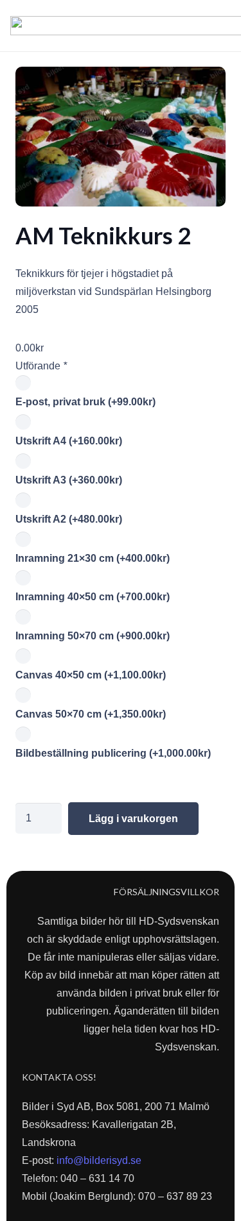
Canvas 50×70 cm (90, 714)
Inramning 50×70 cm (92, 635)
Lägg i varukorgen (133, 818)
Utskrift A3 (68, 480)
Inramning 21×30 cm (92, 558)
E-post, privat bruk (85, 401)
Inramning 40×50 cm (92, 596)
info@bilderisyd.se (99, 1160)
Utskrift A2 (68, 519)
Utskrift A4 (68, 440)
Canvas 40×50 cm (90, 674)
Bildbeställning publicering (113, 753)
